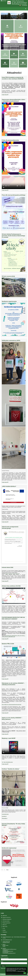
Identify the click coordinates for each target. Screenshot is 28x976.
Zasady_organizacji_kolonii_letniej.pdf (12, 573)
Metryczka (5, 924)
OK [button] (24, 973)
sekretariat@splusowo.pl (7, 939)
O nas (4, 928)
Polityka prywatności (6, 922)
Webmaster (5, 915)
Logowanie (24, 5)
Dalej (7, 869)
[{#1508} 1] (14, 906)
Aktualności (5, 932)
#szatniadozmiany (5, 814)
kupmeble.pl (5, 818)
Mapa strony (5, 926)
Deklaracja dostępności (7, 919)
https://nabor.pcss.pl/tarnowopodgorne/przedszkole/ (11, 704)
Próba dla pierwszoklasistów (10, 44)
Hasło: (2, 961)
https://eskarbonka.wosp (8, 762)
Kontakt (4, 930)
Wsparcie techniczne (6, 917)
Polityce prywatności (21, 971)
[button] (20, 5)
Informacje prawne (6, 921)
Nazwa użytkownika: (5, 958)
